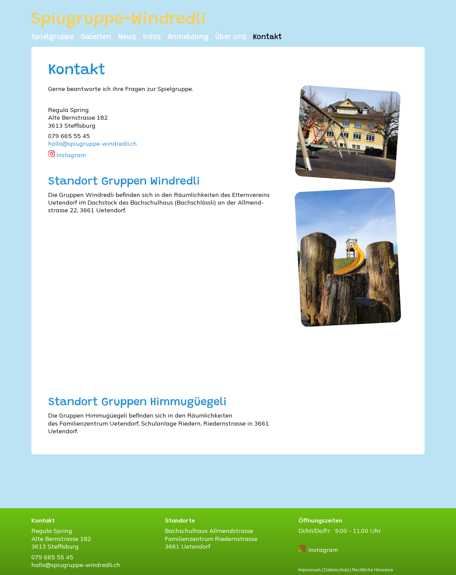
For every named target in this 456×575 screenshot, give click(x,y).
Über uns (230, 37)
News (127, 37)
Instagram (70, 155)
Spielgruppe (52, 37)
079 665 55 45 (52, 557)
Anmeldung (188, 37)
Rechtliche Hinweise (372, 569)
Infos (152, 37)
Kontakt (267, 37)
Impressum (309, 569)
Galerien (96, 37)
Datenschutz (336, 569)
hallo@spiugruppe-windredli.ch (92, 143)
